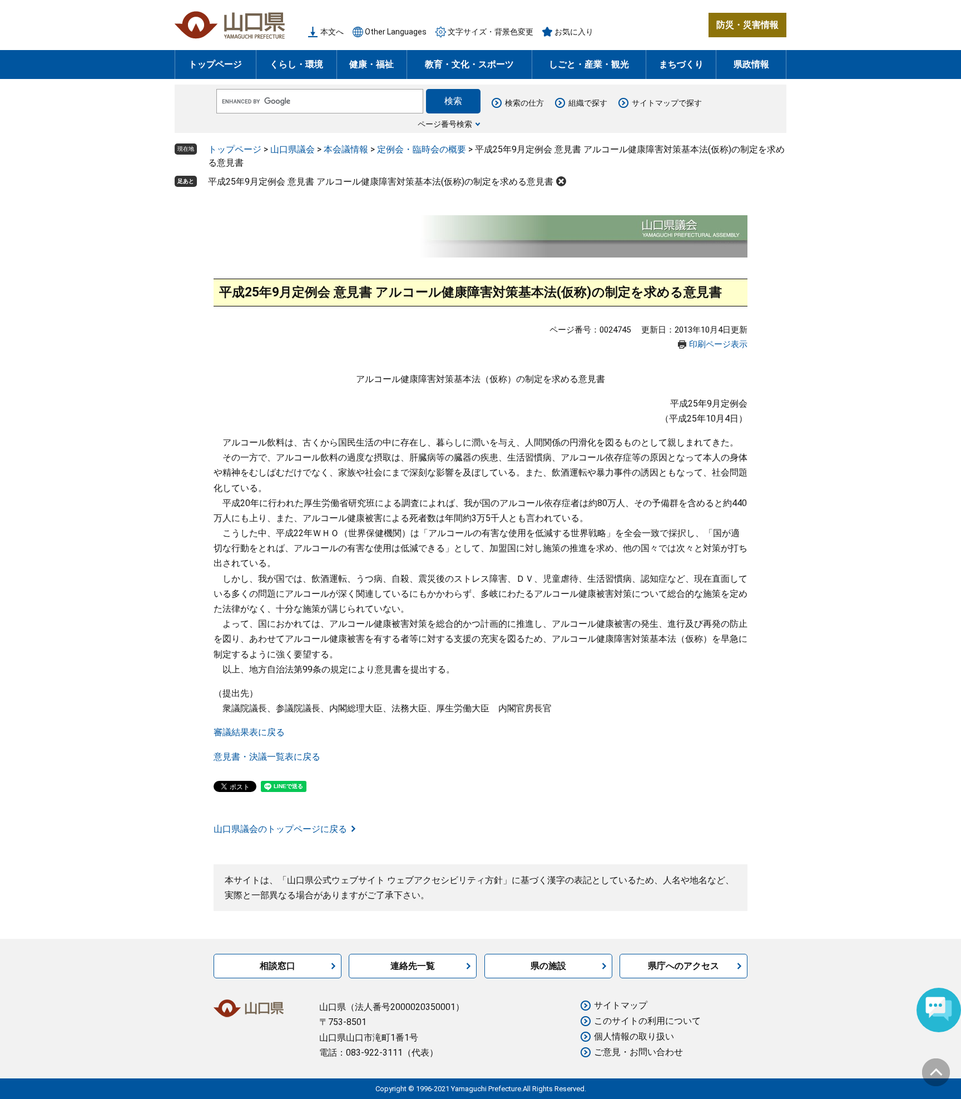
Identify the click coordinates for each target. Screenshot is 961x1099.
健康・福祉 (371, 64)
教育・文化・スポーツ (469, 64)
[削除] (561, 181)
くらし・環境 (296, 64)
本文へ (332, 31)
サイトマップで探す (667, 102)
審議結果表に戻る (249, 732)
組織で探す (587, 102)
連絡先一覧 (412, 966)
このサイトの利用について (647, 1021)
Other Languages (396, 31)
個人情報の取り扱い (634, 1036)
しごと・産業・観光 (589, 64)
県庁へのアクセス (683, 966)
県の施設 (548, 966)
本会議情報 (346, 149)
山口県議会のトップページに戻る (280, 829)
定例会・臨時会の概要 (421, 149)
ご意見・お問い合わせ (638, 1052)
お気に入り (573, 31)
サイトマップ (620, 1005)
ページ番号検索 (445, 124)
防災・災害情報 (747, 24)
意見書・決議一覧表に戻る (267, 756)
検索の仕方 (524, 102)
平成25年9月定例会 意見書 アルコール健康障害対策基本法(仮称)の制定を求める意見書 (380, 181)
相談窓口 (277, 966)
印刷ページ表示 (718, 344)
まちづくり (681, 64)
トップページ (215, 64)
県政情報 (751, 64)
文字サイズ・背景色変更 (490, 31)
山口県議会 (292, 149)
